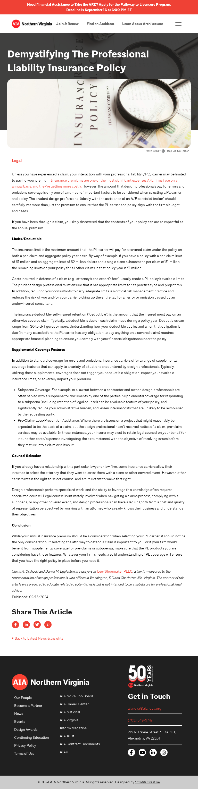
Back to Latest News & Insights (39, 638)
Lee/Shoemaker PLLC (115, 571)
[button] (178, 24)
